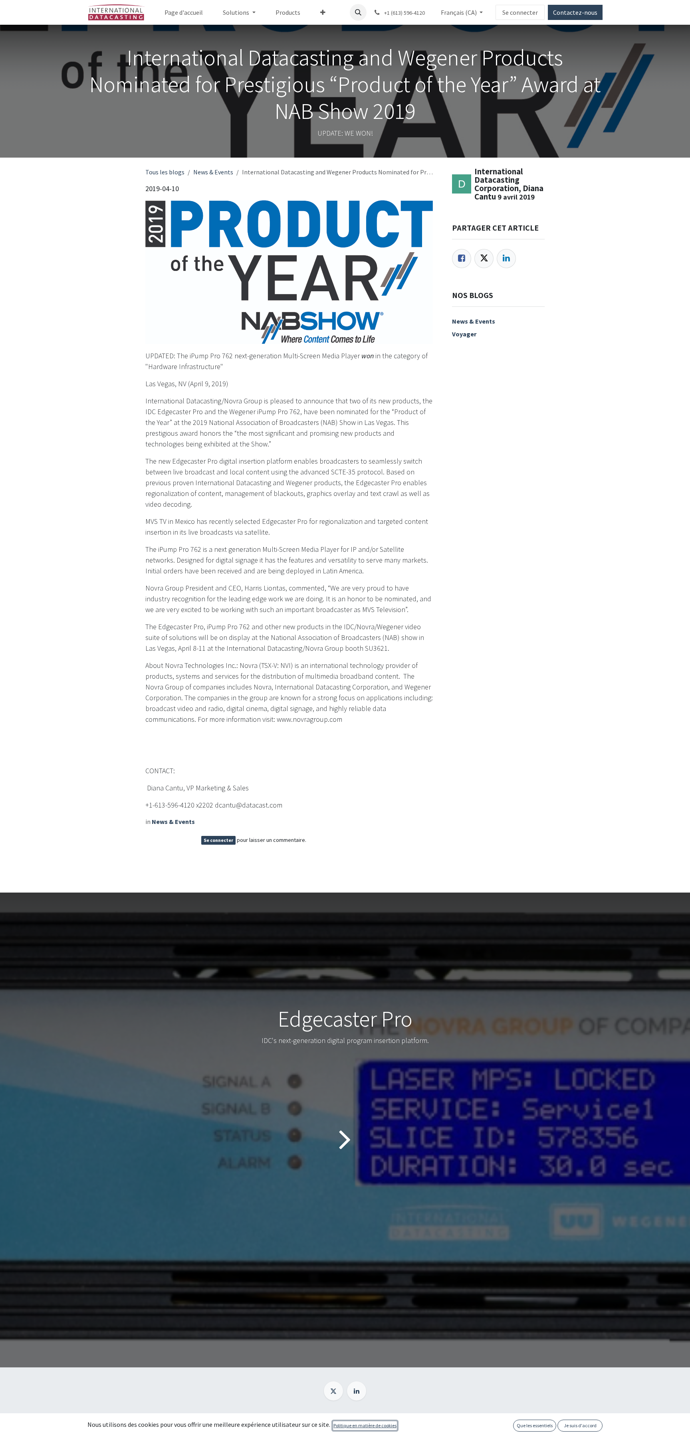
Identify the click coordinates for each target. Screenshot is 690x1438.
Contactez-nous (575, 12)
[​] (333, 1390)
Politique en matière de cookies (365, 1425)
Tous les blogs (164, 172)
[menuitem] (184, 12)
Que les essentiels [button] (535, 1425)
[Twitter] (484, 258)
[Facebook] (461, 258)
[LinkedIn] (506, 258)
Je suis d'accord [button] (580, 1425)
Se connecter (520, 12)
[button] (358, 12)
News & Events (213, 172)
